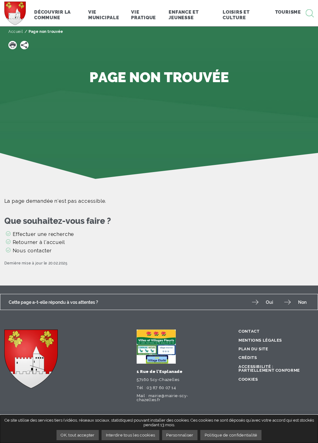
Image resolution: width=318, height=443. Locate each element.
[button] (12, 45)
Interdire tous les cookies (130, 435)
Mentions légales (260, 340)
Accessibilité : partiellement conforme (269, 368)
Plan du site (253, 349)
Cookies (248, 379)
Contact (248, 331)
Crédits (247, 357)
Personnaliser (179, 435)
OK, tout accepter (77, 435)
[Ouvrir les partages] (24, 45)
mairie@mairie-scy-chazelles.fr (162, 397)
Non (302, 302)
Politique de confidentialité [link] (231, 435)
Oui (269, 302)
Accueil (15, 31)
